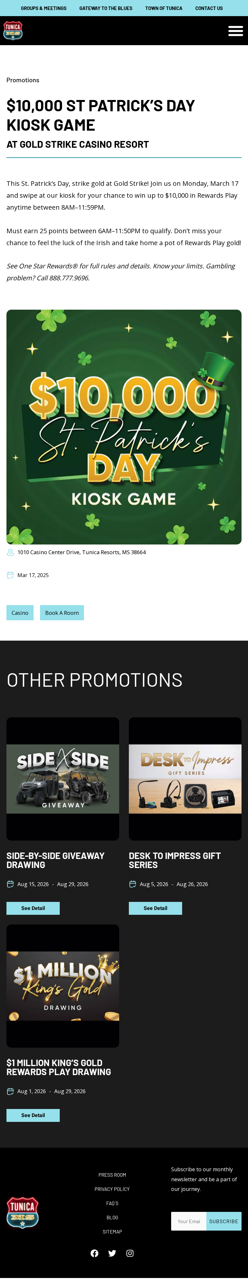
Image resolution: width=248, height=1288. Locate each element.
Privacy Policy (112, 1189)
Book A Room (62, 612)
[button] (236, 31)
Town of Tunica (163, 8)
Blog (112, 1217)
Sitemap (112, 1231)
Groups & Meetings (44, 8)
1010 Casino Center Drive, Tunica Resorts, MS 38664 (81, 552)
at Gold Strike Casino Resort (77, 144)
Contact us (209, 8)
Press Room (112, 1175)
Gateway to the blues (105, 8)
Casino (20, 612)
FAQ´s (112, 1203)
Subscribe (224, 1221)
